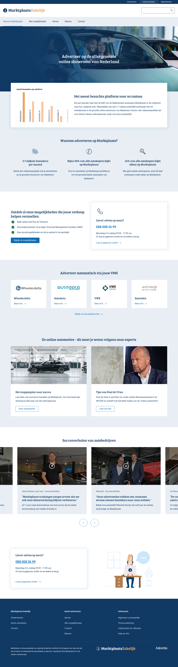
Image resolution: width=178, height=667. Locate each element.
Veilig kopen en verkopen (129, 628)
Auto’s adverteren (149, 2)
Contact (81, 21)
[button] (171, 10)
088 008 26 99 (26, 561)
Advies (55, 21)
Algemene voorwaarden (129, 617)
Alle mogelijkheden (37, 21)
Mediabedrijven (166, 2)
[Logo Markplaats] (24, 10)
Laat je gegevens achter (107, 243)
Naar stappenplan (27, 408)
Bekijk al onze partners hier (87, 314)
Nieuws (68, 21)
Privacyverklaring (126, 623)
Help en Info (123, 633)
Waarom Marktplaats (13, 21)
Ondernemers (131, 2)
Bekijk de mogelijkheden (25, 240)
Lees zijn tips (105, 408)
